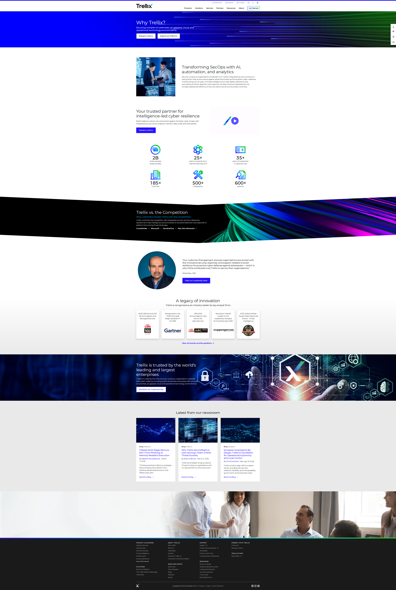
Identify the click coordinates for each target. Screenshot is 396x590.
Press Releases (173, 569)
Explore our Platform (168, 36)
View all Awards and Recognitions (197, 343)
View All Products (142, 561)
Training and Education (207, 569)
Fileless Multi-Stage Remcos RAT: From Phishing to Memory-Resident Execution (154, 453)
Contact (242, 3)
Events (170, 577)
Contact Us (235, 545)
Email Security (141, 556)
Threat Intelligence (142, 553)
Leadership (172, 550)
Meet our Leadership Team (196, 281)
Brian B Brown (190, 459)
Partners (219, 8)
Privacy (201, 586)
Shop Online (235, 556)
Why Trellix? (172, 545)
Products (188, 8)
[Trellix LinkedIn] (252, 586)
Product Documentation (208, 548)
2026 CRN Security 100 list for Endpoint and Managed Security (147, 316)
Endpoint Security (142, 545)
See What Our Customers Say (151, 389)
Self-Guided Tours (206, 577)
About (241, 8)
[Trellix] (138, 585)
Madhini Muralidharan (151, 459)
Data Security (140, 548)
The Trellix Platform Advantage (146, 572)
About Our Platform (142, 569)
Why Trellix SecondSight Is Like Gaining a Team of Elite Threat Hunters (196, 453)
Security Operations (143, 559)
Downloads (203, 550)
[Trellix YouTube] (255, 586)
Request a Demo (146, 36)
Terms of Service (217, 586)
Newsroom (172, 567)
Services (209, 8)
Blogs (170, 572)
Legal (208, 586)
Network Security (142, 550)
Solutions (199, 8)
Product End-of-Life (206, 553)
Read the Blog (145, 477)
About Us (171, 548)
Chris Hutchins (232, 461)
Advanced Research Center (209, 567)
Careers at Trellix (173, 556)
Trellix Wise (140, 574)
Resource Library (205, 564)
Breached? (218, 3)
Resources (231, 8)
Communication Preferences (209, 556)
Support (230, 3)
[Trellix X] (258, 586)
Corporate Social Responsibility (178, 559)
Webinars (171, 574)
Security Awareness (206, 572)
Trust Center (204, 574)
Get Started (253, 8)
